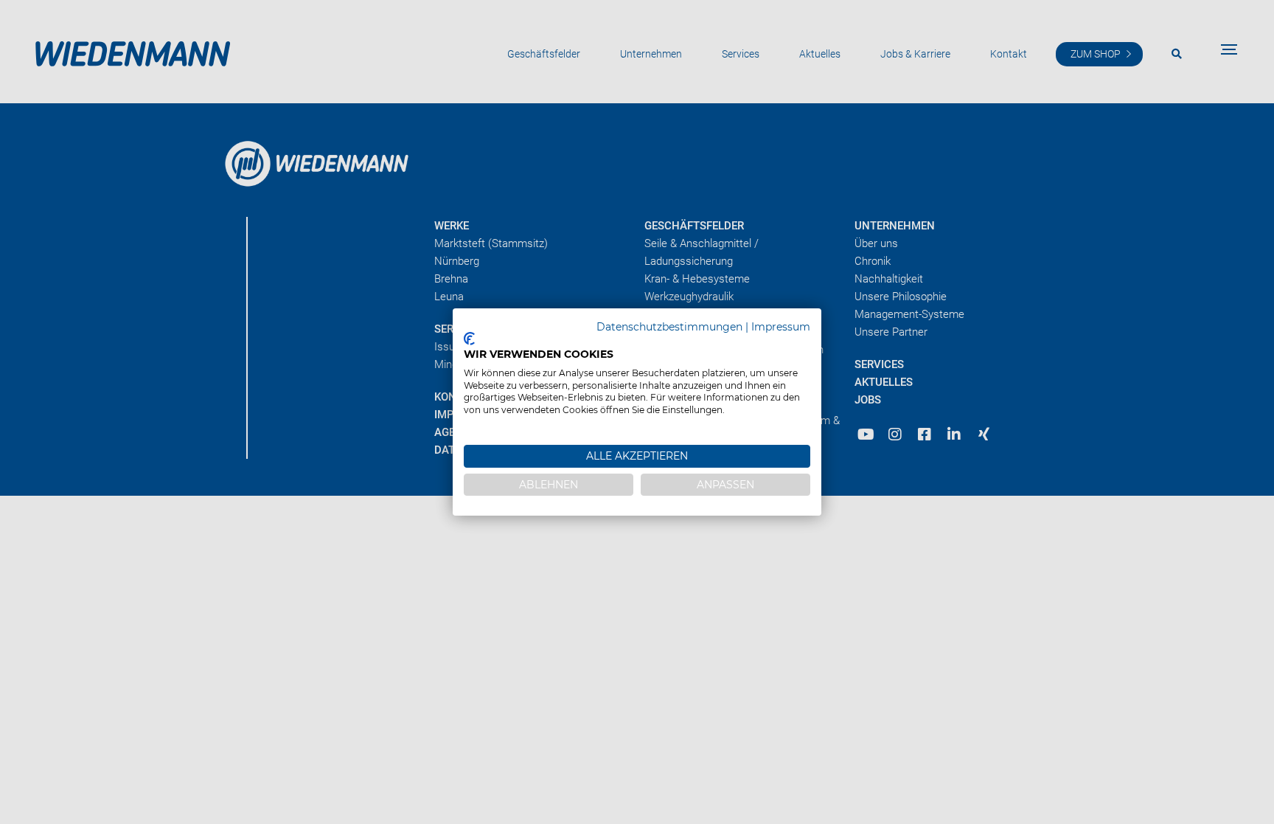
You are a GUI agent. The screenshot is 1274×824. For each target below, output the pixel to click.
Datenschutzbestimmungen (669, 327)
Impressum (780, 327)
